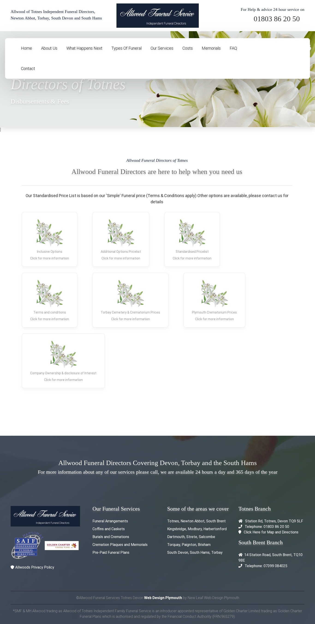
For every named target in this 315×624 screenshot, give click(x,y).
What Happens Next (84, 48)
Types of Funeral (126, 48)
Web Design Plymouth (163, 598)
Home (26, 48)
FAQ (233, 48)
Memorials (211, 48)
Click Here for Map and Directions (271, 532)
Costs (187, 48)
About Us (49, 48)
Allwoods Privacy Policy (34, 567)
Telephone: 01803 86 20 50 (266, 526)
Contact (28, 68)
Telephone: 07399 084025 (265, 566)
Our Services (162, 48)
